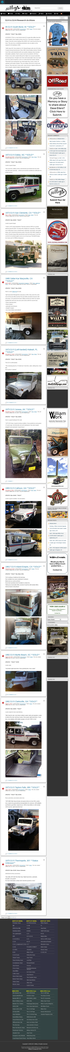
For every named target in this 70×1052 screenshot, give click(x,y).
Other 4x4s (29, 982)
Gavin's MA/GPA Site (18, 995)
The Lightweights (17, 933)
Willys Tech (43, 1009)
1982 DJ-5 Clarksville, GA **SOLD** (21, 701)
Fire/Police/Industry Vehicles (31, 969)
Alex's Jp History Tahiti (32, 1022)
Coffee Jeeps (16, 973)
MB (13, 925)
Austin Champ (30, 985)
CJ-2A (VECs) (16, 939)
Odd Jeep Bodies (31, 980)
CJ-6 (28, 939)
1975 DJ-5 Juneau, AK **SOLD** (20, 409)
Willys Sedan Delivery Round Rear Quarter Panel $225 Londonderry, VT (58, 143)
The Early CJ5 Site (45, 995)
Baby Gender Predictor (55, 141)
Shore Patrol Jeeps (17, 976)
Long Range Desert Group (19, 1038)
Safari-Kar (14, 291)
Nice (33, 157)
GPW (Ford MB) (16, 928)
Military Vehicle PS (31, 1030)
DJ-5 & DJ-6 (23, 29)
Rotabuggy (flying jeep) (32, 1003)
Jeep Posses (16, 965)
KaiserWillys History (18, 1017)
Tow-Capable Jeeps (32, 977)
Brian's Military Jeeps (18, 1001)
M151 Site (29, 1001)
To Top (44, 26)
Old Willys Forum (45, 1006)
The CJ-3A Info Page (32, 1014)
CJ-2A (14, 941)
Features (27, 283)
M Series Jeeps (30, 995)
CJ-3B (28, 925)
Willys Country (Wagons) (47, 1003)
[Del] (61, 13)
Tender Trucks (16, 957)
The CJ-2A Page (31, 1009)
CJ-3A (14, 947)
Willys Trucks (30, 952)
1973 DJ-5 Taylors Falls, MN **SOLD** (22, 787)
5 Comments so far (12, 205)
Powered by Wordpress (26, 1046)
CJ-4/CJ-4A (43, 952)
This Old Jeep (16, 1025)
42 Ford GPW (16, 1011)
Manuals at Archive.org (32, 1027)
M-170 (28, 941)
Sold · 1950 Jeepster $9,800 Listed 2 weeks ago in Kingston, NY (58, 549)
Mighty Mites (44, 936)
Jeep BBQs (15, 971)
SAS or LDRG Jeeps (46, 939)
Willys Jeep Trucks (45, 1001)
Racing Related (30, 963)
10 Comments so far (12, 147)
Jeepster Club (16, 1033)
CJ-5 (28, 933)
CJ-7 (28, 944)
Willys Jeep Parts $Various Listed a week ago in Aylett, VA (58, 174)
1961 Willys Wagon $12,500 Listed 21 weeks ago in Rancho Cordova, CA (57, 182)
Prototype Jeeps (17, 923)
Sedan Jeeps (16, 981)
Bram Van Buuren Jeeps (19, 1027)
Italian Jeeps (44, 947)
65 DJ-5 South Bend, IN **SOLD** (20, 27)
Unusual (29, 965)
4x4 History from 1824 (32, 1019)
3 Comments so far (12, 559)
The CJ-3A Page (31, 1011)
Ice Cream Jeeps (31, 972)
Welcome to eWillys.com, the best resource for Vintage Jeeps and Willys (18, 8)
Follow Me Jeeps (31, 955)
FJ (41, 925)
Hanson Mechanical (46, 1011)
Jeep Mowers (30, 974)
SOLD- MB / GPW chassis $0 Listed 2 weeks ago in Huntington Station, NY (58, 543)
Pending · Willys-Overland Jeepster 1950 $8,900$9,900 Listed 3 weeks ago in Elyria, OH (58, 528)
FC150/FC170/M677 (32, 947)
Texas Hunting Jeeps (18, 960)
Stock (31, 29)
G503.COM (15, 1006)
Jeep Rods (43, 928)
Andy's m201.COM (17, 1009)
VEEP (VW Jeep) (45, 931)
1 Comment (9, 481)
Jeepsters (29, 949)
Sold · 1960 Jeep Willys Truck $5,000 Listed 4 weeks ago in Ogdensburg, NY (57, 535)
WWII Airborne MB (31, 1017)
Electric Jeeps (16, 984)
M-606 (28, 928)
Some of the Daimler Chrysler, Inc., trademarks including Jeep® (35, 1048)
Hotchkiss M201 (17, 931)
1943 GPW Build (31, 993)
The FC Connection (45, 998)
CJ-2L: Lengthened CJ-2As (19, 944)
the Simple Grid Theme (43, 1046)
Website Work (61, 138)
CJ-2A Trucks (16, 955)
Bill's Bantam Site (17, 993)
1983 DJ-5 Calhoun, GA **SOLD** (20, 488)
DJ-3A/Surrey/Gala (31, 923)
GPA (14, 936)
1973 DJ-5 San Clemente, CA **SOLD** (23, 213)
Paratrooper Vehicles (18, 1030)
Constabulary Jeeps (18, 963)
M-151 (42, 933)
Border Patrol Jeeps (18, 979)
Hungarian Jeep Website (19, 1035)
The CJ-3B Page (45, 993)
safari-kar (38, 283)
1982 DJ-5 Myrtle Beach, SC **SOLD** (22, 655)
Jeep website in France (32, 1025)
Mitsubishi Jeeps (45, 944)
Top (65, 1047)
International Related (46, 941)
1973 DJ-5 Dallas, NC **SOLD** (19, 155)
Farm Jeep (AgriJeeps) (32, 1006)
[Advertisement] (57, 285)
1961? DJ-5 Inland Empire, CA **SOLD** (23, 567)
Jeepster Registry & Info (46, 1014)
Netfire (40, 1049)
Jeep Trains (30, 957)
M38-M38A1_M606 (31, 998)
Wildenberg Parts (31, 1035)
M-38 (14, 952)
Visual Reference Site (18, 1019)
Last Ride (29, 960)
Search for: (37, 8)
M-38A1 (29, 931)
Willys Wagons (44, 923)
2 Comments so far (12, 271)
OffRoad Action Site (17, 1022)
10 (3, 28)
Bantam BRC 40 (17, 998)
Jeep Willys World (31, 1038)
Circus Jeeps (16, 968)
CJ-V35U (15, 949)
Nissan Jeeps (44, 949)
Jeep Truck (29, 1033)
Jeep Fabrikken (16, 1014)
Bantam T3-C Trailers (18, 1003)
